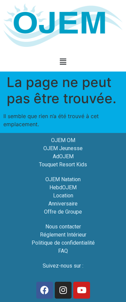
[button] (63, 62)
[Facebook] (44, 290)
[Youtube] (81, 290)
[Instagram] (63, 290)
